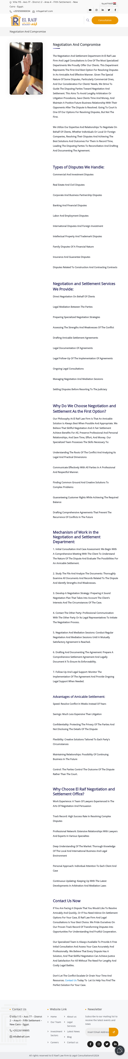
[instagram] (99, 1044)
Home (54, 1016)
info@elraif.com (44, 11)
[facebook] (90, 1044)
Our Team (56, 1022)
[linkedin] (115, 1044)
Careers (55, 1042)
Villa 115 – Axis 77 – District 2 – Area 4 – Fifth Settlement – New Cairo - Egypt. (26, 1020)
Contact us (72, 1042)
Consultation (105, 20)
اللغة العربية (107, 4)
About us (71, 1016)
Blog (69, 1036)
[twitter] (107, 1044)
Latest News (73, 1031)
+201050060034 (21, 11)
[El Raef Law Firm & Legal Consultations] (26, 20)
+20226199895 (21, 1030)
